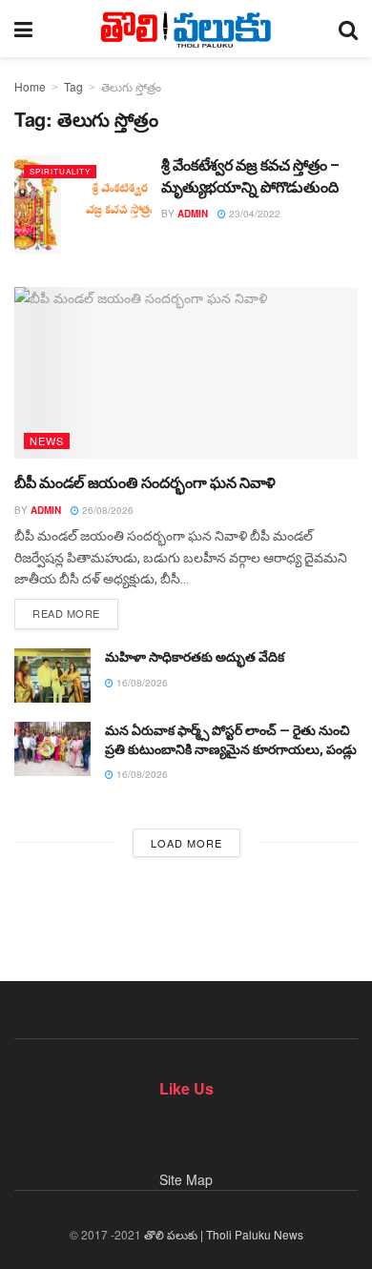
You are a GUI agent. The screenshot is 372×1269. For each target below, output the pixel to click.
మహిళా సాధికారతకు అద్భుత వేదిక (194, 657)
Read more (66, 613)
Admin (192, 213)
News (47, 440)
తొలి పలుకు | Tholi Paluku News (223, 1234)
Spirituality (60, 171)
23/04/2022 (253, 213)
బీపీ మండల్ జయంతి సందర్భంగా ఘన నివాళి (145, 483)
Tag (73, 86)
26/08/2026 (106, 510)
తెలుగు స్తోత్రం (131, 86)
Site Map (186, 1179)
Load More (186, 842)
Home (30, 86)
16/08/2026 (141, 682)
